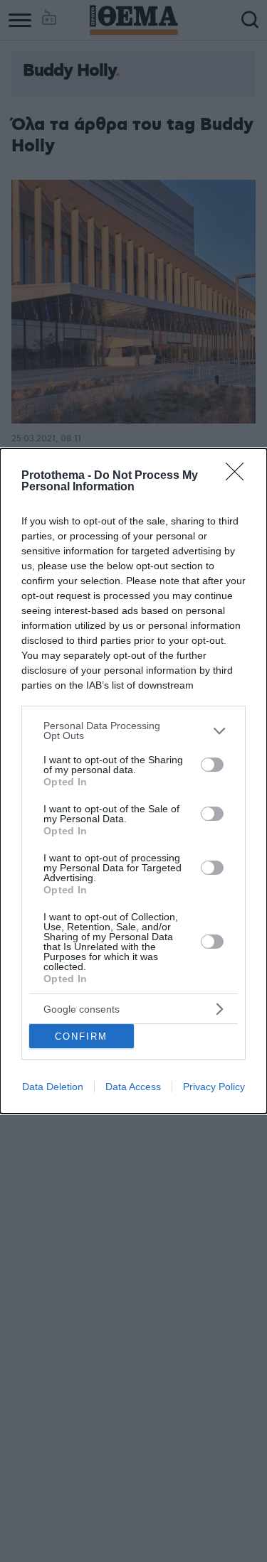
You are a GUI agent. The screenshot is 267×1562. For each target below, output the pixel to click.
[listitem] (133, 730)
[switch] (212, 765)
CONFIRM (81, 1036)
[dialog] (133, 781)
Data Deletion (52, 1086)
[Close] (239, 476)
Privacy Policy (214, 1086)
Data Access (133, 1086)
